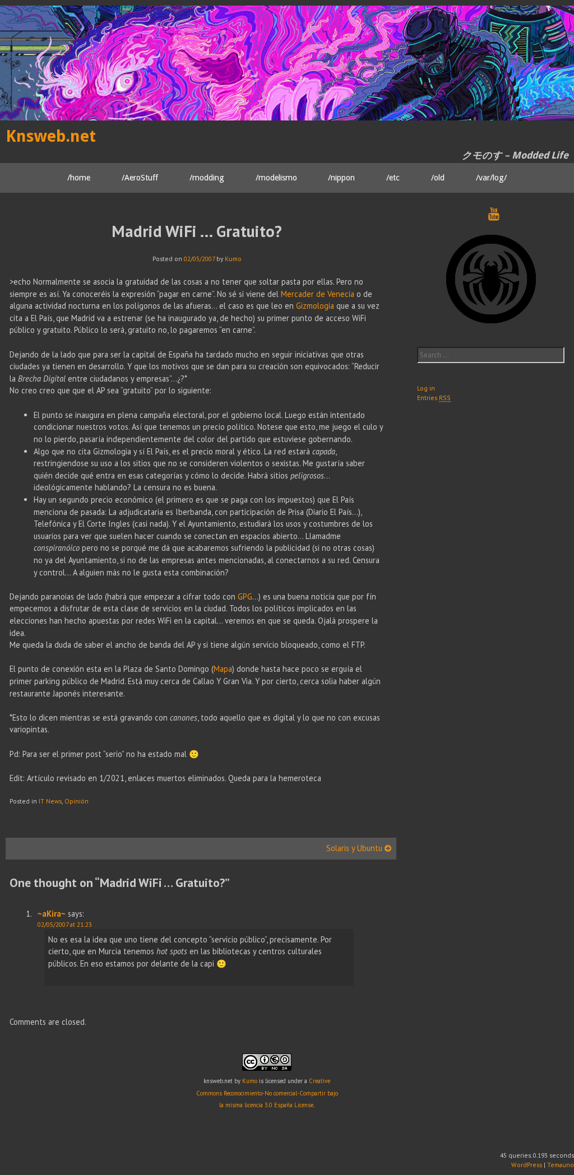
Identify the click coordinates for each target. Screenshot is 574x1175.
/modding (206, 177)
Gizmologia (315, 305)
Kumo (233, 258)
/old (438, 177)
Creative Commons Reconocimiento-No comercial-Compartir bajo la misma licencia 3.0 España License (267, 1093)
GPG (245, 596)
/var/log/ (491, 177)
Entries (434, 397)
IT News (50, 801)
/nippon (341, 177)
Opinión (76, 801)
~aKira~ (52, 913)
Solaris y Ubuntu (355, 848)
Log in (426, 388)
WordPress (526, 1164)
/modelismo (276, 177)
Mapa (223, 668)
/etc (393, 177)
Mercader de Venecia (317, 294)
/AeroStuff (140, 177)
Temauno (560, 1164)
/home (78, 177)
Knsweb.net (51, 136)
